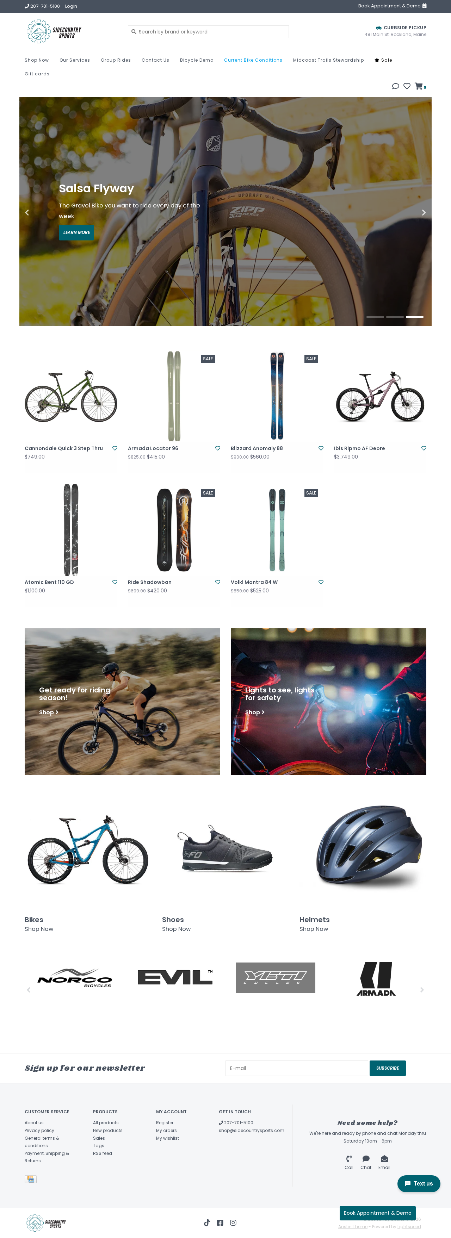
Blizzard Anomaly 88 (257, 448)
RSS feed (102, 1153)
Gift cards (37, 74)
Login (71, 6)
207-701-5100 (238, 1123)
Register (164, 1123)
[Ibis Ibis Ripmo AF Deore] (380, 396)
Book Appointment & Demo (378, 1213)
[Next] (422, 990)
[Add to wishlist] (114, 448)
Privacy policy (39, 1130)
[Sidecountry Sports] (71, 31)
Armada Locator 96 (153, 448)
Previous (42, 212)
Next (408, 212)
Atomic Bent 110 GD (49, 582)
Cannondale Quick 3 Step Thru (64, 448)
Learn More (76, 233)
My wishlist (167, 1138)
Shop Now (37, 60)
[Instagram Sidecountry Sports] (233, 1222)
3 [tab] (415, 317)
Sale (386, 60)
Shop (46, 712)
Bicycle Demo (197, 60)
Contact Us (155, 60)
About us (34, 1123)
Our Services (75, 60)
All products (106, 1123)
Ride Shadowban (150, 582)
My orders (166, 1130)
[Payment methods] (32, 1180)
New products (108, 1130)
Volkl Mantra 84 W (254, 582)
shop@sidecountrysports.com (251, 1130)
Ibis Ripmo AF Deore (359, 448)
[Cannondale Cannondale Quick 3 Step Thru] (71, 396)
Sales (99, 1138)
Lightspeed (409, 1227)
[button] (395, 87)
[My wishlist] (406, 87)
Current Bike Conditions (253, 60)
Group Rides (116, 60)
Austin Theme (352, 1227)
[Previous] (29, 990)
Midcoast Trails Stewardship (328, 60)
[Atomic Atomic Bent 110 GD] (71, 530)
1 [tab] (375, 317)
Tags (98, 1146)
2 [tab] (395, 317)
